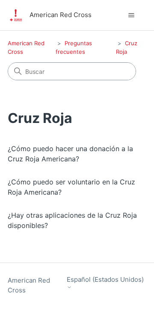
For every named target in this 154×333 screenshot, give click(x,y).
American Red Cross (29, 285)
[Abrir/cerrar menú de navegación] (131, 15)
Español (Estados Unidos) (105, 279)
